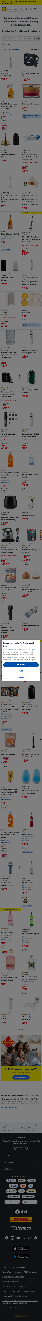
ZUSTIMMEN (21, 665)
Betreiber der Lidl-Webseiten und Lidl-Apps (21, 650)
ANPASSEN (21, 671)
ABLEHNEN (21, 677)
